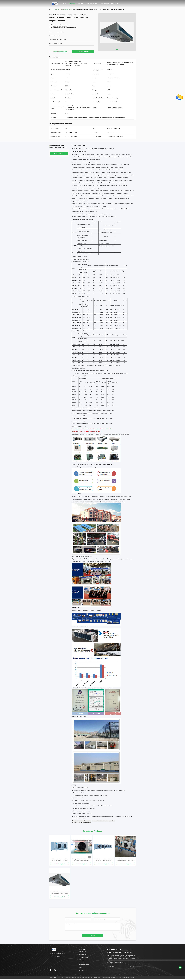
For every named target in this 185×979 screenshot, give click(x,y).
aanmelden (132, 966)
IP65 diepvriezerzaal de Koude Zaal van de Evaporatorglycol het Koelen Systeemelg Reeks (103, 859)
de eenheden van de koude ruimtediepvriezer (103, 820)
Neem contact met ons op (91, 4)
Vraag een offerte (82, 51)
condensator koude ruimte (84, 820)
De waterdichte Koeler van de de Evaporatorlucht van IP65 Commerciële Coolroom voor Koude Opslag (125, 859)
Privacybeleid (53, 977)
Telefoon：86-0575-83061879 (58, 953)
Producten (72, 3)
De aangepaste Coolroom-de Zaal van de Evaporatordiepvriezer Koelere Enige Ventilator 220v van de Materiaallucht (81, 859)
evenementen (105, 3)
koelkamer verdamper (66, 9)
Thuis (64, 3)
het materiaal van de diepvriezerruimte (81, 822)
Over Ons (80, 3)
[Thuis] (55, 3)
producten (57, 9)
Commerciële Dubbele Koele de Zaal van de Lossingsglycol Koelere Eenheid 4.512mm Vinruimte (59, 892)
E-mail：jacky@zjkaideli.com (58, 956)
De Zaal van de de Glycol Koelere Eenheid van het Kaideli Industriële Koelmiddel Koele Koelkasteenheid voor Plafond (60, 859)
